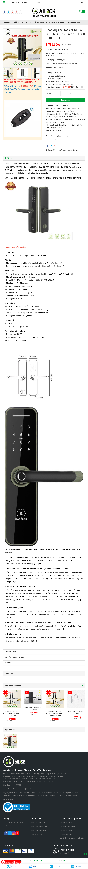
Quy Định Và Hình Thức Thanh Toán (72, 838)
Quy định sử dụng (66, 834)
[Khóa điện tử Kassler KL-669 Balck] (33, 697)
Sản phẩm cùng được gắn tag (57, 136)
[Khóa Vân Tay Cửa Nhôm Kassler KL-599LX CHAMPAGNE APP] (55, 699)
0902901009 (16, 785)
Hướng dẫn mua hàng (38, 822)
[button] (44, 158)
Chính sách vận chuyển (68, 826)
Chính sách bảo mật (67, 822)
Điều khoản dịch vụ (37, 834)
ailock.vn (13, 799)
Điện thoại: (7, 785)
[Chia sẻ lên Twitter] (51, 146)
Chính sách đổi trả (66, 830)
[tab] (44, 158)
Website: (6, 799)
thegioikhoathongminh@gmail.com (21, 789)
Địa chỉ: (5, 774)
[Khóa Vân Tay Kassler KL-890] (76, 699)
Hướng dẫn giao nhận (38, 830)
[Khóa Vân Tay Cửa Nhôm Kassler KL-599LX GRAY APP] (12, 699)
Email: (5, 789)
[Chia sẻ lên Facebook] (47, 146)
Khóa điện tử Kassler (53, 140)
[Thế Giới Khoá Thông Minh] (44, 12)
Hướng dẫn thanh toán (39, 826)
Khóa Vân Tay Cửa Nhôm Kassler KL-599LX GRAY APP (12, 713)
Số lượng (49, 94)
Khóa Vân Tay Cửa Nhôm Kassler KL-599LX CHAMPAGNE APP (54, 713)
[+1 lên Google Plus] (55, 146)
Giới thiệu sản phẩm (53, 73)
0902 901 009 (67, 850)
